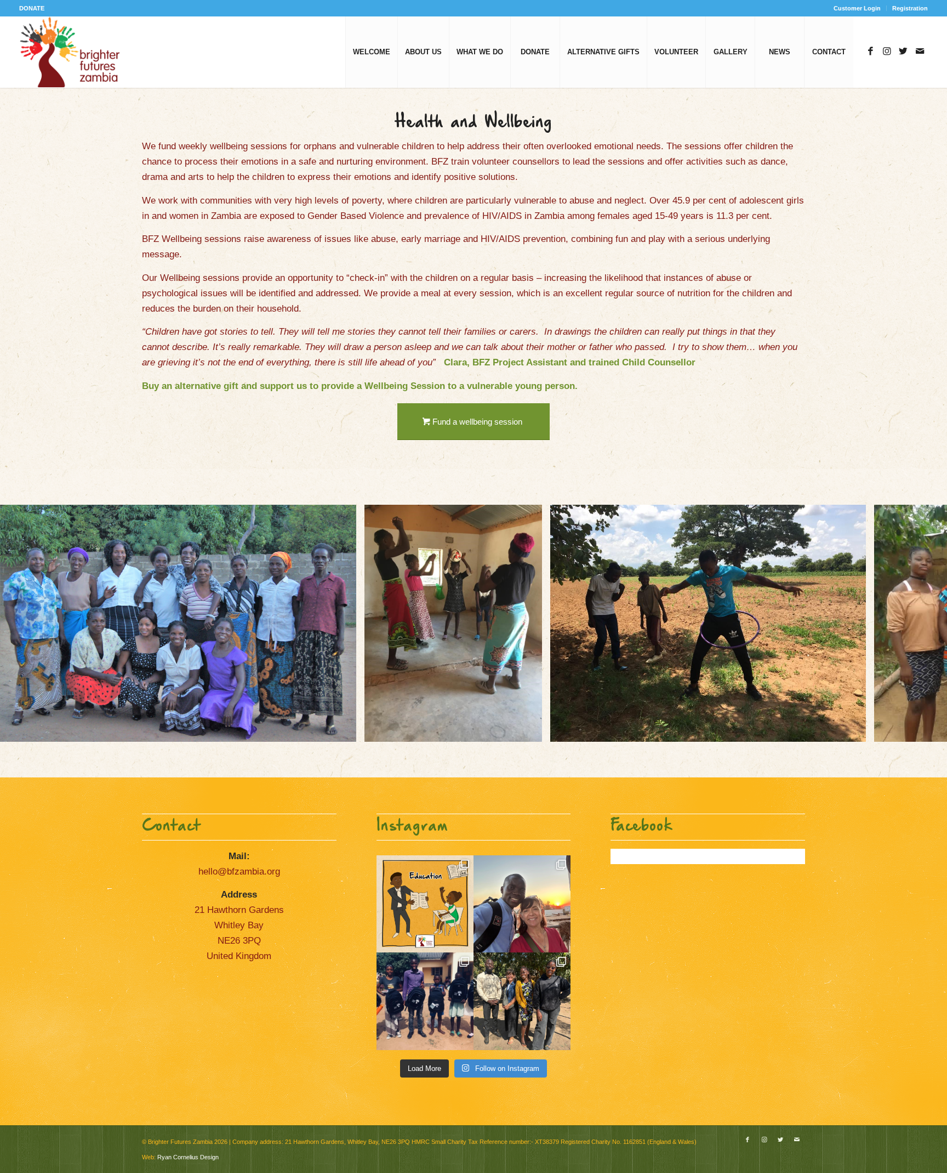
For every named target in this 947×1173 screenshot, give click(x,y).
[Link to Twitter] (903, 51)
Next (922, 623)
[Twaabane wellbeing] (530, 729)
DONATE (31, 8)
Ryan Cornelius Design (188, 1157)
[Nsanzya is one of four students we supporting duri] (522, 903)
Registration (910, 8)
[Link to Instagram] (886, 51)
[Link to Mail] (919, 51)
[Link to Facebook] (870, 51)
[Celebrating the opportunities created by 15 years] (522, 1001)
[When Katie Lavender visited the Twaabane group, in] (425, 903)
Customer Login (857, 8)
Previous (24, 623)
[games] (853, 729)
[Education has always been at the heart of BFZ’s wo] (425, 1001)
